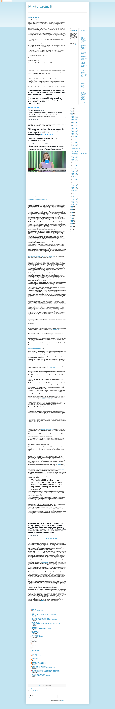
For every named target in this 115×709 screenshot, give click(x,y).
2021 (72, 206)
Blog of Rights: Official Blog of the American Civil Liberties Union (45, 670)
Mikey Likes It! (41, 6)
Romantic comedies (35, 632)
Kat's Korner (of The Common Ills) (39, 666)
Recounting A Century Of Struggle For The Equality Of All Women (44, 619)
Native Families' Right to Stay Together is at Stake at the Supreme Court (46, 671)
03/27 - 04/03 (74, 185)
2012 (72, 220)
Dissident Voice (35, 627)
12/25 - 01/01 (74, 116)
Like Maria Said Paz (36, 635)
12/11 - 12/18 (74, 119)
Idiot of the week (33, 17)
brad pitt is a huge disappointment (38, 644)
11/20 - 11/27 (74, 123)
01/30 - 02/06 (74, 198)
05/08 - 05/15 (74, 176)
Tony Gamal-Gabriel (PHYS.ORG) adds (35, 348)
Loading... (30, 697)
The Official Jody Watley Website (38, 674)
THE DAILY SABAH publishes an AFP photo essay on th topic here (41, 366)
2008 (72, 226)
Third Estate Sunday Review (83, 32)
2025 (72, 110)
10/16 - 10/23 (74, 131)
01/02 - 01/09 (74, 204)
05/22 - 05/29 (74, 173)
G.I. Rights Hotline (82, 86)
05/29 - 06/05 (74, 171)
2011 (72, 221)
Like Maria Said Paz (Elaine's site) (83, 48)
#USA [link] (51, 135)
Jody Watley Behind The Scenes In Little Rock (41, 675)
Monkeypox (34, 640)
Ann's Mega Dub (35, 631)
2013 (72, 218)
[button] (47, 161)
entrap (42, 600)
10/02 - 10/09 (74, 134)
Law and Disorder (82, 88)
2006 (72, 229)
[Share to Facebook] (49, 685)
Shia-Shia (62, 469)
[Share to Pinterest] (50, 685)
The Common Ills (84, 30)
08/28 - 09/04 (74, 142)
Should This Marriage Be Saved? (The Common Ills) (83, 98)
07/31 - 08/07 (74, 157)
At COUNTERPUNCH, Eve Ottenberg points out (37, 199)
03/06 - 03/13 (74, 190)
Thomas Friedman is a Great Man (39, 662)
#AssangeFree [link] (33, 107)
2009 (72, 224)
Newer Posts (31, 688)
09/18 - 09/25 (74, 137)
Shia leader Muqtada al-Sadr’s (47, 429)
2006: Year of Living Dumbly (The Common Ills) (83, 94)
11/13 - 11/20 (74, 125)
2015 (72, 215)
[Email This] (45, 685)
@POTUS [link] (44, 135)
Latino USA (34, 609)
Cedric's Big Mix (83, 43)
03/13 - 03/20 (74, 188)
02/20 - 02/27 (74, 193)
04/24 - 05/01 (74, 179)
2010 (72, 223)
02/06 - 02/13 (74, 196)
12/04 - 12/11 (74, 120)
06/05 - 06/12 (74, 170)
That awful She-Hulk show (37, 655)
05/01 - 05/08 (74, 177)
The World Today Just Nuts (84, 59)
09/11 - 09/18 (74, 139)
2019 (72, 209)
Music (33, 613)
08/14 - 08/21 (74, 145)
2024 (72, 111)
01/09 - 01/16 (74, 202)
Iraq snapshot (36, 66)
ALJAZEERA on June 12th (58, 427)
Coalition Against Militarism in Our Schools (84, 75)
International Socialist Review (84, 91)
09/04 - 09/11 (74, 141)
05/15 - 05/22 (74, 174)
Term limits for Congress (76, 151)
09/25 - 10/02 (74, 136)
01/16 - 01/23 (74, 201)
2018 (72, 210)
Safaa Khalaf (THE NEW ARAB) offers (35, 453)
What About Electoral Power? (37, 610)
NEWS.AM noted (56, 329)
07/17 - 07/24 (74, 160)
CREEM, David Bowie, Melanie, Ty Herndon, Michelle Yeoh (43, 667)
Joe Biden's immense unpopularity (78, 150)
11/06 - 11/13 (74, 127)
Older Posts (64, 688)
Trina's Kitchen (35, 639)
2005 (72, 231)
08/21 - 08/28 (74, 144)
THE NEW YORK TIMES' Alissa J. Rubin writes (51, 398)
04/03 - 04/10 (74, 184)
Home (47, 688)
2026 (72, 108)
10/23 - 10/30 (74, 130)
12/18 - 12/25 (74, 117)
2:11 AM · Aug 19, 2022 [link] (33, 196)
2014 (72, 217)
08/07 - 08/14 (74, 156)
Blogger (62, 700)
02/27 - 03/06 (74, 191)
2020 (72, 207)
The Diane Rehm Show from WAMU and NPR (41, 618)
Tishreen (59, 464)
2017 (72, 212)
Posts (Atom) (35, 690)
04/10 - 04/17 (74, 182)
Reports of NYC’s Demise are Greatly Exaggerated (41, 628)
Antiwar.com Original (36, 622)
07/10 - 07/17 (74, 162)
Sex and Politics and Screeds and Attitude (40, 642)
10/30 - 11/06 (74, 128)
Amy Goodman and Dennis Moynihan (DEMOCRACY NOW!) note (41, 256)
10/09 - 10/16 (74, 133)
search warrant (45, 562)
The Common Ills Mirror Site (84, 66)
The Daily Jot (83, 50)
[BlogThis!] (47, 685)
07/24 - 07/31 (74, 159)
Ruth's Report (34, 646)
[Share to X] (48, 685)
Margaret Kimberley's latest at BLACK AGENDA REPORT (46, 538)
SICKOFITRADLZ (35, 650)
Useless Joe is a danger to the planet (39, 663)
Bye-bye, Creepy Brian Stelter (37, 636)
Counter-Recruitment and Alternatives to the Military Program (84, 80)
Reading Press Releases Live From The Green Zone (83, 102)
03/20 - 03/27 (74, 187)
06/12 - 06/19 (74, 168)
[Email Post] (43, 685)
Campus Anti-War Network (83, 84)
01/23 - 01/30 (74, 199)
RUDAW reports (52, 367)
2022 (72, 114)
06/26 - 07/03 (74, 165)
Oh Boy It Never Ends (36, 654)
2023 (72, 113)
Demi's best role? (35, 651)
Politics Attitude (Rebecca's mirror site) (83, 63)
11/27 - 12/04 (74, 122)
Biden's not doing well (36, 659)
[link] (47, 113)
